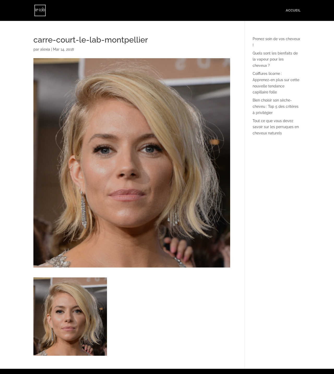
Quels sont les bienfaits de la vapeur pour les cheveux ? (275, 59)
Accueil (293, 10)
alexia (45, 49)
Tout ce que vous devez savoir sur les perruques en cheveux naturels (276, 127)
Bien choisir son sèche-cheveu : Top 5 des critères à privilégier (276, 106)
